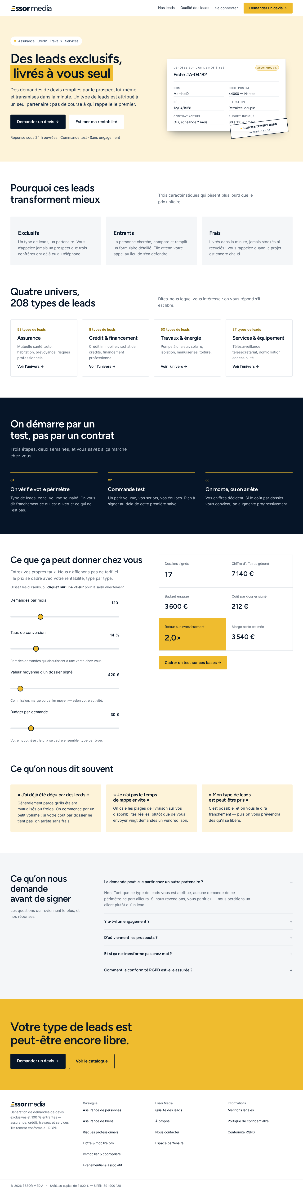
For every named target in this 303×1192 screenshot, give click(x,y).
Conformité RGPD (241, 1132)
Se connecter (226, 8)
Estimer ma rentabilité (96, 121)
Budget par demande (29, 712)
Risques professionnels (100, 1132)
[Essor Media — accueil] (31, 8)
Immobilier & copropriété (102, 1154)
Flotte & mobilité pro (98, 1143)
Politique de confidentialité (248, 1121)
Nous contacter (167, 1132)
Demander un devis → (268, 8)
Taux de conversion (27, 632)
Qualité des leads (194, 7)
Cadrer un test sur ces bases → (193, 662)
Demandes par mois (28, 600)
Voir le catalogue (92, 1061)
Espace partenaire (169, 1143)
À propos (162, 1121)
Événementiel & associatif (102, 1165)
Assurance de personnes (102, 1110)
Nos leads (166, 7)
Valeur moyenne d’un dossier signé (41, 672)
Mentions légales (241, 1110)
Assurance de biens (98, 1121)
